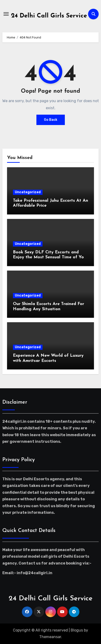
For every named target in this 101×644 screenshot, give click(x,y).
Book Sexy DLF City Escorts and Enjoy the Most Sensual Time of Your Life (50, 257)
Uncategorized (28, 192)
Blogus (77, 630)
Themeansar (50, 637)
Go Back (50, 120)
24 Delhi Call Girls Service (49, 16)
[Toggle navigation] (6, 14)
